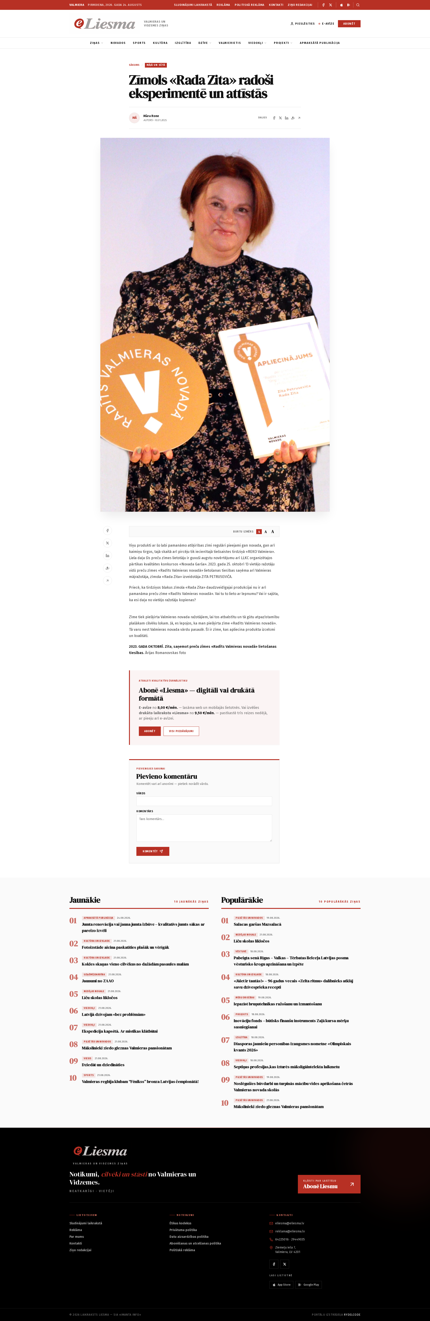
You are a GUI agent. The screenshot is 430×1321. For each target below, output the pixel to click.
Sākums (134, 65)
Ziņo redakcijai (300, 4)
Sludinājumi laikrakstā (193, 4)
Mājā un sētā (156, 65)
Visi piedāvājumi (181, 731)
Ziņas (95, 43)
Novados (118, 43)
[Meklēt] (357, 5)
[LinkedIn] (286, 118)
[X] (330, 5)
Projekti (281, 43)
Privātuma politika (183, 1230)
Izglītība (183, 43)
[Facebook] (323, 5)
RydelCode (352, 1314)
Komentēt (150, 851)
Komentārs (144, 811)
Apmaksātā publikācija (320, 43)
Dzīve (203, 43)
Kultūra (160, 43)
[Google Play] (348, 5)
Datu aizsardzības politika (189, 1237)
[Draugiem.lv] (293, 118)
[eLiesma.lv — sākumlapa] (104, 23)
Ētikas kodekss (180, 1223)
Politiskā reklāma (249, 4)
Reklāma (223, 4)
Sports (139, 43)
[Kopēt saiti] (299, 118)
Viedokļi (255, 43)
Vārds (141, 793)
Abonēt (349, 23)
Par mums (76, 1237)
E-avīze (328, 23)
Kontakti (276, 4)
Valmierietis (230, 43)
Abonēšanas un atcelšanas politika (195, 1243)
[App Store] (341, 5)
